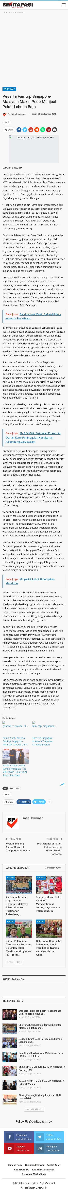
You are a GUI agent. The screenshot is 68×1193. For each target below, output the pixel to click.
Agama (10, 878)
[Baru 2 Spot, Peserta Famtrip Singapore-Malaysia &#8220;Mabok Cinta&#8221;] (15, 728)
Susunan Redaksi (34, 1165)
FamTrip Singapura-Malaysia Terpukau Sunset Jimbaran (42, 741)
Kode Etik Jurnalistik (43, 1169)
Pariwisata (9, 89)
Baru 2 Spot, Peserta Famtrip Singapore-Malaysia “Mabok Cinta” (15, 741)
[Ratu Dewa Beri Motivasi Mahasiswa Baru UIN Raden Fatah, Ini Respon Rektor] (9, 1057)
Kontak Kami (53, 1165)
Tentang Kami (15, 1165)
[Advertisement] (34, 50)
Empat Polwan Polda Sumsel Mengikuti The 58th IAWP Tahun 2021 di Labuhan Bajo (14, 770)
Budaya (41, 878)
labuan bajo (14, 788)
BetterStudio (42, 1187)
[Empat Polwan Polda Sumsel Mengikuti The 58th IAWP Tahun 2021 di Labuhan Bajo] (15, 756)
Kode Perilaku (21, 1169)
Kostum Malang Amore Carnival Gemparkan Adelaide (18, 847)
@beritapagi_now (40, 1121)
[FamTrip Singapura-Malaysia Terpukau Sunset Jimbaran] (45, 728)
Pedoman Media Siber (34, 1174)
